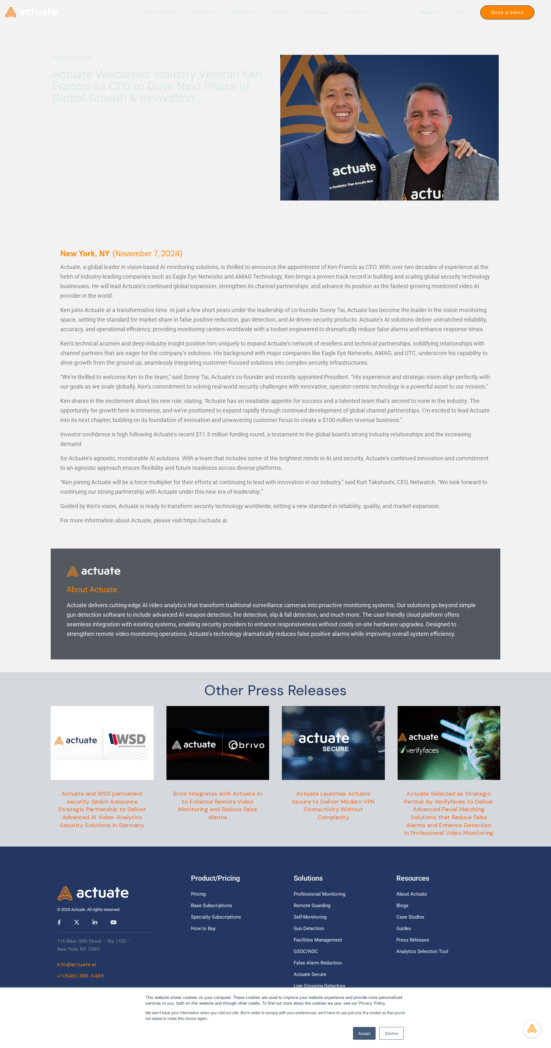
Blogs (402, 905)
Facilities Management (318, 940)
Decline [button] (391, 1033)
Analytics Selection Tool (422, 951)
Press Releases (412, 940)
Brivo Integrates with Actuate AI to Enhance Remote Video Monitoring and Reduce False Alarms (217, 805)
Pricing (198, 894)
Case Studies (410, 917)
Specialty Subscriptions (216, 917)
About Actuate (411, 894)
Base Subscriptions (211, 905)
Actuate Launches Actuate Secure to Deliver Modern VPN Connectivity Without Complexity (333, 805)
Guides (403, 928)
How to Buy (203, 928)
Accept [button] (364, 1033)
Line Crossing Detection (319, 986)
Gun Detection (309, 928)
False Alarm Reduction (318, 963)
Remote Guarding (312, 905)
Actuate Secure (310, 974)
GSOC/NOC (306, 951)
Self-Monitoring (310, 917)
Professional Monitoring (319, 894)
